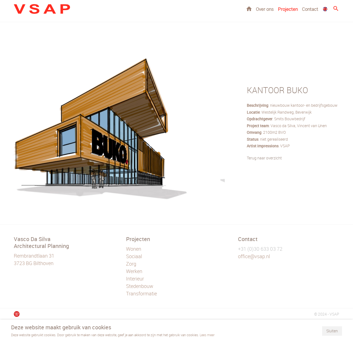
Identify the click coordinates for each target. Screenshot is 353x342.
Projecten (288, 9)
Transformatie (141, 293)
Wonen (133, 248)
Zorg (131, 263)
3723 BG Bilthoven (34, 263)
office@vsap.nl (254, 256)
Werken (134, 271)
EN (325, 9)
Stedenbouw (139, 286)
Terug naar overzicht (264, 158)
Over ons (265, 9)
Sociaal (134, 256)
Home (249, 9)
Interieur (135, 278)
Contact (310, 9)
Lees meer (207, 335)
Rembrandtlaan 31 (34, 255)
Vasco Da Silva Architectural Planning (41, 242)
